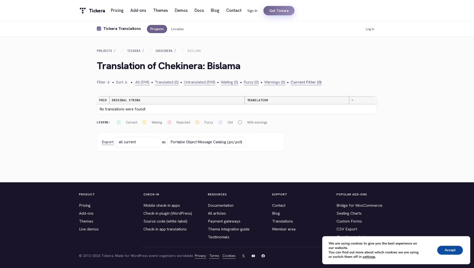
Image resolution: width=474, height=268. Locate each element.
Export (108, 142)
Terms (214, 255)
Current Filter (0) (306, 82)
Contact (278, 205)
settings (369, 257)
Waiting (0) (229, 82)
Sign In (252, 10)
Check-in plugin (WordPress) (167, 213)
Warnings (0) (274, 82)
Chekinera (164, 51)
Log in (370, 29)
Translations (282, 221)
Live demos (89, 229)
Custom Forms (349, 221)
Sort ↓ (122, 82)
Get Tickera (279, 10)
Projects (157, 29)
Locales (177, 29)
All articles (217, 213)
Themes (86, 221)
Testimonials (218, 237)
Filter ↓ (103, 82)
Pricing (85, 205)
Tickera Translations (122, 28)
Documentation (221, 205)
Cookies (229, 255)
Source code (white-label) (165, 221)
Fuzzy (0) (251, 82)
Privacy (200, 255)
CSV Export (346, 229)
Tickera (133, 51)
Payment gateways (224, 221)
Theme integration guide (229, 229)
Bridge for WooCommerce (359, 205)
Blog (276, 213)
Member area (284, 229)
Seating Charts (349, 213)
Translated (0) (166, 82)
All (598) (142, 82)
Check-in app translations (165, 229)
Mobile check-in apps (161, 205)
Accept (450, 250)
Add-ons (86, 213)
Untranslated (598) (199, 82)
